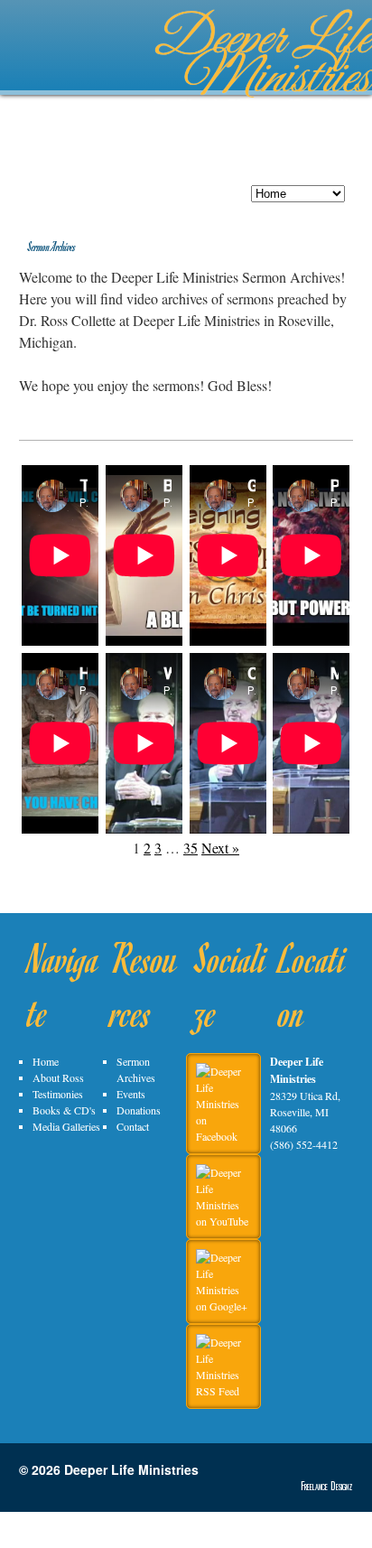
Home (46, 1061)
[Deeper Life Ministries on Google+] (228, 1306)
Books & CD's (64, 1110)
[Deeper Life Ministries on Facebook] (228, 1136)
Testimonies (58, 1093)
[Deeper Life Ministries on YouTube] (228, 1221)
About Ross (58, 1077)
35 (190, 847)
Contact (132, 1126)
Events (130, 1093)
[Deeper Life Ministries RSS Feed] (228, 1391)
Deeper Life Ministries (131, 1469)
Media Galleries (66, 1126)
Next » (220, 847)
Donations (138, 1110)
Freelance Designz (327, 1485)
